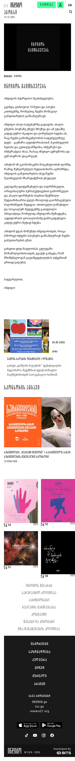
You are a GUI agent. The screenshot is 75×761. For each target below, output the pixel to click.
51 (9, 567)
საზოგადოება (39, 652)
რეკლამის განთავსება (39, 607)
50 (46, 576)
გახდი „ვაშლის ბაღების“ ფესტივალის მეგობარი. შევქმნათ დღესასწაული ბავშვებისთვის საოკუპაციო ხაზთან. (34, 370)
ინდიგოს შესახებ (39, 586)
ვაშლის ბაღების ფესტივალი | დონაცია (30, 359)
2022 (72, 575)
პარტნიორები (39, 600)
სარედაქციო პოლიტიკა (39, 593)
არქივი (39, 684)
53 (9, 525)
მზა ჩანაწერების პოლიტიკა (39, 629)
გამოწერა (46, 4)
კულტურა (39, 660)
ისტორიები (39, 644)
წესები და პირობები (39, 622)
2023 (35, 524)
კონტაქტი (39, 615)
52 (46, 524)
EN (70, 5)
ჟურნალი (39, 676)
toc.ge (39, 706)
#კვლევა (17, 76)
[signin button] (60, 5)
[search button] (70, 11)
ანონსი (10, 13)
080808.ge (39, 701)
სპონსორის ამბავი (22, 388)
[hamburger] (5, 3)
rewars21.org (39, 711)
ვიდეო (39, 668)
